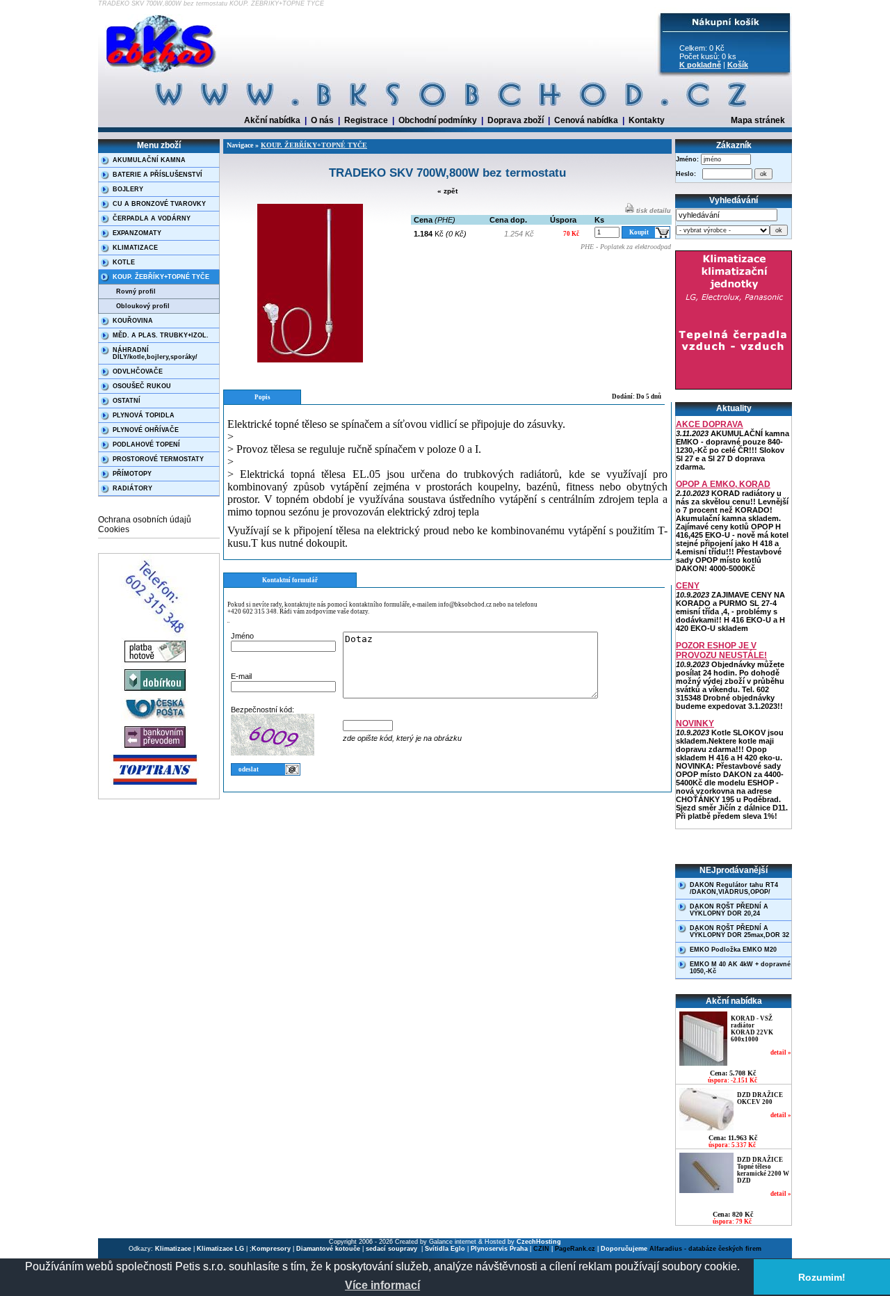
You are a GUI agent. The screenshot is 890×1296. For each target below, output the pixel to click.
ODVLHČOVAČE (138, 371)
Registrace (366, 120)
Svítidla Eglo (445, 1248)
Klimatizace (173, 1248)
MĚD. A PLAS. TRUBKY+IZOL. (161, 335)
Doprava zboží (515, 120)
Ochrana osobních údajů (144, 520)
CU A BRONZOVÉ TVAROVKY (159, 203)
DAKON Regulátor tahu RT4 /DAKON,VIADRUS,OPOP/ (734, 888)
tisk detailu (652, 210)
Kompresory (271, 1248)
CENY (687, 586)
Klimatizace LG (220, 1248)
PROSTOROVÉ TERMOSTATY (158, 459)
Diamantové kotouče (328, 1248)
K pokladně (700, 65)
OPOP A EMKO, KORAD (723, 484)
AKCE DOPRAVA (709, 424)
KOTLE (124, 262)
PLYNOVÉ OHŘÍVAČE (146, 429)
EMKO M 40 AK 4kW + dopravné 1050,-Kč (740, 968)
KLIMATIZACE (135, 247)
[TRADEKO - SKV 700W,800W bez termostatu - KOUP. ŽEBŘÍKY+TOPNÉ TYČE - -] (162, 73)
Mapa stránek (758, 120)
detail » (780, 1052)
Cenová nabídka (586, 120)
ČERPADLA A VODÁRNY (152, 218)
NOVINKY (695, 723)
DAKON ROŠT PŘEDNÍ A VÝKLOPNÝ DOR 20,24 (729, 910)
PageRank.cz (575, 1248)
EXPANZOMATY (137, 233)
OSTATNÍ (126, 400)
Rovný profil (136, 291)
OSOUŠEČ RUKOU (142, 386)
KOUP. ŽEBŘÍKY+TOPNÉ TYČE (161, 276)
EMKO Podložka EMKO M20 (733, 949)
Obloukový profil (143, 306)
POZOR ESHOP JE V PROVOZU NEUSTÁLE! (721, 650)
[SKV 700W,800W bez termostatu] (310, 360)
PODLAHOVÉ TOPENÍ (146, 444)
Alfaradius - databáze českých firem (705, 1248)
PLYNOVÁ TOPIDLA (144, 415)
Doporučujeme (624, 1248)
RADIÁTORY (132, 488)
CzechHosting (539, 1241)
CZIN (541, 1248)
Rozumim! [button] (822, 1277)
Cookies (113, 529)
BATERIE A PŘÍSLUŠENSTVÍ (157, 174)
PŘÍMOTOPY (132, 473)
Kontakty (647, 120)
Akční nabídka (272, 120)
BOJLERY (128, 189)
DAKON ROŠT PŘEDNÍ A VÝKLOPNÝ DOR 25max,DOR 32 (739, 931)
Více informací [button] (382, 1285)
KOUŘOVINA (133, 320)
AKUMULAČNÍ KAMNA (149, 160)
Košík (737, 65)
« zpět (447, 191)
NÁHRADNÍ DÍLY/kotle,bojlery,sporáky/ (155, 353)
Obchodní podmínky (437, 120)
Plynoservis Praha (499, 1248)
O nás (322, 120)
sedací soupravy (392, 1248)
